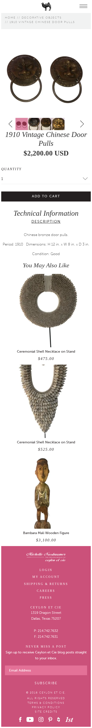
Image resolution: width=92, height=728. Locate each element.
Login (46, 570)
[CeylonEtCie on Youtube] (30, 719)
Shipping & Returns (46, 584)
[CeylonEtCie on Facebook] (20, 719)
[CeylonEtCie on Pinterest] (50, 719)
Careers (46, 591)
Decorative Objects (42, 17)
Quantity (11, 169)
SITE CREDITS (46, 711)
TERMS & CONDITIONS (46, 703)
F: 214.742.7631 (46, 637)
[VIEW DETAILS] (46, 310)
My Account (46, 577)
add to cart (46, 196)
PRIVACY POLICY (46, 707)
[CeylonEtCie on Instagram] (41, 719)
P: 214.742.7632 (46, 631)
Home (10, 17)
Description (46, 221)
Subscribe (46, 683)
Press (46, 597)
